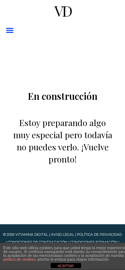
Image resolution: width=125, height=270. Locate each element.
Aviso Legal (62, 234)
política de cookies (19, 259)
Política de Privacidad (99, 234)
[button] (10, 30)
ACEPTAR (66, 266)
